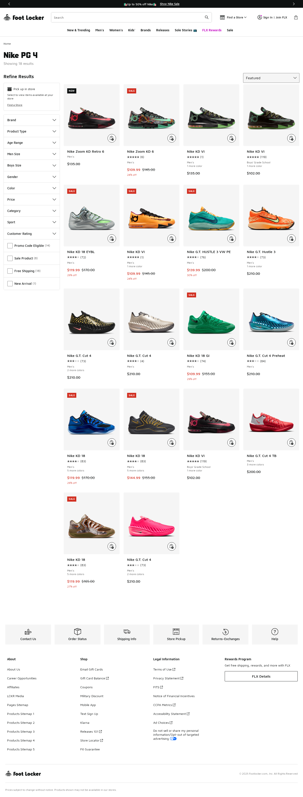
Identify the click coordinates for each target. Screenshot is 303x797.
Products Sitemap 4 (21, 740)
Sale (230, 30)
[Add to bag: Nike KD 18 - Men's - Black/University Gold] (171, 442)
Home (7, 43)
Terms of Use (162, 669)
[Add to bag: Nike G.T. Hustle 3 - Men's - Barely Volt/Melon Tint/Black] (291, 238)
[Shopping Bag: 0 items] (295, 17)
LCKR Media (15, 696)
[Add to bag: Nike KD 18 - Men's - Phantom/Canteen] (112, 546)
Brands (146, 30)
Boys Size (14, 165)
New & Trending (78, 30)
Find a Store (14, 105)
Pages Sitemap (17, 705)
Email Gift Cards (91, 669)
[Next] (293, 4)
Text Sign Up (89, 714)
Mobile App (88, 705)
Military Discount (91, 696)
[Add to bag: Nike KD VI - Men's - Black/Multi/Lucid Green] (231, 138)
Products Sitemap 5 (21, 749)
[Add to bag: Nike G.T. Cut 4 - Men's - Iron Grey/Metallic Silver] (171, 342)
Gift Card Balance (92, 678)
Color (11, 188)
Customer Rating (19, 233)
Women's (116, 30)
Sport (11, 222)
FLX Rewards (212, 30)
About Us (13, 669)
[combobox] (131, 17)
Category (14, 211)
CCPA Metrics (162, 705)
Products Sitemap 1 (20, 714)
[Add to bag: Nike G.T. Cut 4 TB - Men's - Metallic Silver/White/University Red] (291, 442)
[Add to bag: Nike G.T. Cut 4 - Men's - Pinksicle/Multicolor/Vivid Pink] (171, 546)
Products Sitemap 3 (21, 731)
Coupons (86, 687)
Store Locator (89, 740)
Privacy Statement (166, 678)
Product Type (16, 131)
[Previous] (9, 4)
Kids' (131, 30)
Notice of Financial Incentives (174, 696)
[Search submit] (207, 17)
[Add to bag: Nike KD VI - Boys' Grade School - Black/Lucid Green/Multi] (291, 138)
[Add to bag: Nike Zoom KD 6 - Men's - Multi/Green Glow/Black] (171, 138)
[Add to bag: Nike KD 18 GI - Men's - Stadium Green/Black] (231, 342)
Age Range (15, 142)
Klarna (84, 722)
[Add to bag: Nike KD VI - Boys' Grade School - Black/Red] (231, 442)
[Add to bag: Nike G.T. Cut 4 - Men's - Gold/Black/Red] (112, 342)
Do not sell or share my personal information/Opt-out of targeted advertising (176, 734)
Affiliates (13, 687)
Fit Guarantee (90, 749)
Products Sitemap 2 (21, 722)
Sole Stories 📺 (186, 30)
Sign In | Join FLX (275, 17)
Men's (99, 30)
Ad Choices (161, 722)
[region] (151, 4)
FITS (156, 687)
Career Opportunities (21, 678)
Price (11, 199)
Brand (11, 120)
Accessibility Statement (169, 714)
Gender (12, 177)
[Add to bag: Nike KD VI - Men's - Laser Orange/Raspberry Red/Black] (171, 238)
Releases (162, 30)
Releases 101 (89, 731)
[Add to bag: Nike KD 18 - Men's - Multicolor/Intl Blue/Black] (112, 442)
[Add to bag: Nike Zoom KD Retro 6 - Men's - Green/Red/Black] (112, 138)
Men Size (13, 154)
